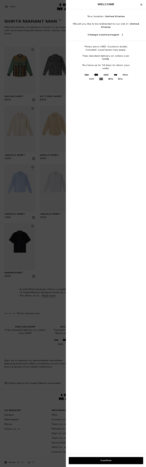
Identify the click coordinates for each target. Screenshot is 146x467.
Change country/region (103, 35)
